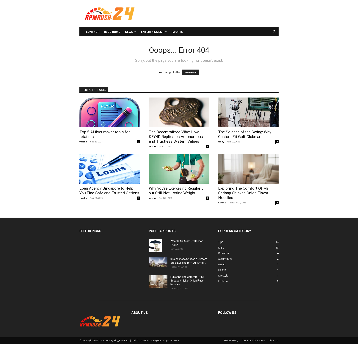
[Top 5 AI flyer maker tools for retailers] (109, 112)
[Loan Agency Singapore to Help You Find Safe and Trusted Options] (109, 169)
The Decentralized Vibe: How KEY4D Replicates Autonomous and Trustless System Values (176, 137)
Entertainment (152, 32)
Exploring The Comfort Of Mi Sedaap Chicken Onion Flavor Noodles (243, 193)
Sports (177, 32)
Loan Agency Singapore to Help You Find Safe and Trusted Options (109, 190)
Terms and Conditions (253, 340)
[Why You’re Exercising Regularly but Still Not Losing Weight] (179, 169)
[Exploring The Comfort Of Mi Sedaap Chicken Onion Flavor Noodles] (248, 169)
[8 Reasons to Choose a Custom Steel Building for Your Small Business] (158, 262)
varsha (83, 141)
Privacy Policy (231, 340)
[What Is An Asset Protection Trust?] (155, 245)
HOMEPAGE (191, 72)
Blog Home (112, 32)
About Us (274, 340)
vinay (221, 141)
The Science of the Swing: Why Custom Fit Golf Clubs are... (244, 134)
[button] (274, 32)
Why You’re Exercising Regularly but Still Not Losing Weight (176, 190)
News (129, 32)
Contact (92, 32)
